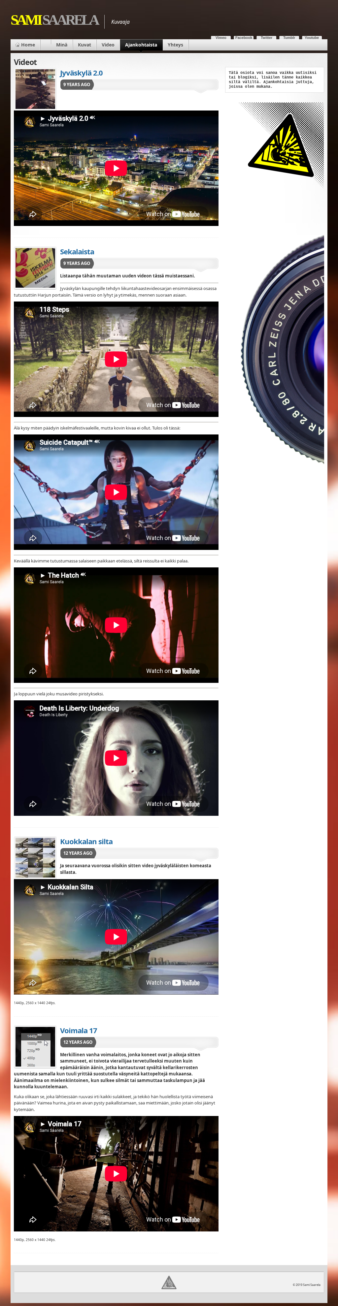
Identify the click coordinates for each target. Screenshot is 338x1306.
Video (108, 45)
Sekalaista (77, 251)
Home (28, 45)
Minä (61, 45)
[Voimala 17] (35, 1046)
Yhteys (175, 45)
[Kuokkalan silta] (35, 857)
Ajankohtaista (141, 45)
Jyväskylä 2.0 (81, 73)
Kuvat (84, 45)
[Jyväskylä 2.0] (35, 89)
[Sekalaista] (35, 267)
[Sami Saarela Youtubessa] (311, 36)
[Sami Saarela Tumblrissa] (289, 36)
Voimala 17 (78, 1030)
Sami (54, 20)
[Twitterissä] (266, 36)
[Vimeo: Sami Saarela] (220, 36)
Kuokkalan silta (86, 841)
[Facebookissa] (243, 36)
